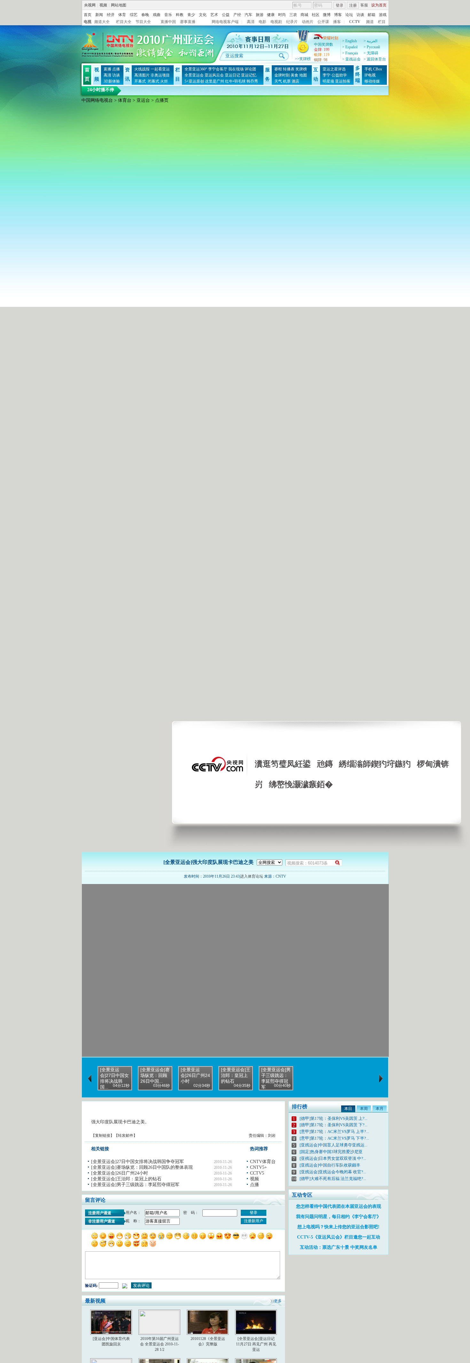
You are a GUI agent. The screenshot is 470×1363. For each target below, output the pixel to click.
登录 (339, 5)
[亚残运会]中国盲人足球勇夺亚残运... (333, 1145)
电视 (87, 22)
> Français (350, 53)
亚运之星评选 (334, 69)
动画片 (307, 22)
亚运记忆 (248, 75)
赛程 (278, 69)
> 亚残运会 (351, 59)
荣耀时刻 (330, 38)
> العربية (370, 41)
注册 (353, 5)
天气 (278, 81)
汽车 (248, 14)
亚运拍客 (342, 81)
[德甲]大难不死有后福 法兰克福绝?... (333, 1178)
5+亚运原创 (194, 81)
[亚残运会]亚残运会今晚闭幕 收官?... (333, 1171)
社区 (315, 14)
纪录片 (292, 22)
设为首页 (379, 5)
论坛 (349, 14)
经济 (110, 14)
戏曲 (157, 14)
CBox (377, 69)
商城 (304, 14)
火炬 (164, 81)
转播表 (288, 69)
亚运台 (143, 100)
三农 (293, 14)
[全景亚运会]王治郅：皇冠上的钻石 (126, 1178)
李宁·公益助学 (335, 75)
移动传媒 (372, 81)
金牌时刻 (282, 75)
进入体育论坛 (251, 876)
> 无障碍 (371, 53)
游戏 (383, 14)
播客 (337, 22)
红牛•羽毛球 (235, 81)
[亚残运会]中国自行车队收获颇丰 (330, 1165)
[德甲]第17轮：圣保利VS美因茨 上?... (333, 1118)
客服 (364, 5)
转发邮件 (125, 1135)
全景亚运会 (194, 75)
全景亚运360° (195, 69)
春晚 (145, 14)
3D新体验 (112, 81)
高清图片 (142, 75)
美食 (294, 75)
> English (349, 41)
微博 (327, 14)
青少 (191, 14)
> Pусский (372, 47)
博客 (338, 14)
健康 (271, 14)
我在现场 (236, 69)
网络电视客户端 (225, 22)
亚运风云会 (214, 75)
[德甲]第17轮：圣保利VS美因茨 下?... (333, 1124)
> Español (349, 47)
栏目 (382, 22)
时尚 (282, 14)
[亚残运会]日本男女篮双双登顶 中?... (333, 1158)
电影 (262, 22)
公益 (226, 14)
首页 (87, 14)
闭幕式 (153, 81)
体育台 (124, 100)
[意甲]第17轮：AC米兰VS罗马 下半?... (334, 1138)
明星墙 (328, 81)
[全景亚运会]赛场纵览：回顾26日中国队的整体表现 (142, 1167)
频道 (370, 22)
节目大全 (143, 22)
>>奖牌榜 (303, 59)
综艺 (133, 14)
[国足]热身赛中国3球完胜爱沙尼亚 (331, 1151)
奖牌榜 (301, 69)
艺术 (214, 14)
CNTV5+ (258, 1167)
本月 (379, 1108)
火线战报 (142, 69)
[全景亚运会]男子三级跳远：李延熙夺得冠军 (135, 1184)
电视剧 (276, 22)
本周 (364, 1108)
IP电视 (370, 75)
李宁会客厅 (217, 69)
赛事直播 (187, 22)
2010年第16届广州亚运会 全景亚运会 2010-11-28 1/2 (159, 1344)
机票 (287, 81)
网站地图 (118, 5)
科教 (180, 14)
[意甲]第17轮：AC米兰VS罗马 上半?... (334, 1131)
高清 (251, 22)
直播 (107, 69)
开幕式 (140, 81)
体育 (122, 14)
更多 (278, 1301)
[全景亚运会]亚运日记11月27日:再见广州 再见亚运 (256, 1344)
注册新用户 (253, 1221)
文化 (203, 14)
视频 (103, 5)
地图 (303, 75)
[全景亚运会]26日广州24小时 (119, 1173)
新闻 (99, 14)
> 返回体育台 (375, 59)
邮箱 (371, 14)
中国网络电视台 (97, 100)
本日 (348, 1108)
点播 (116, 69)
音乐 (168, 14)
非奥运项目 (160, 75)
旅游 (259, 14)
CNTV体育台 (263, 1161)
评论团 (250, 69)
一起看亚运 (160, 69)
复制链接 (102, 1135)
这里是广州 (214, 81)
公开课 (323, 22)
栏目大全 (123, 22)
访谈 (360, 14)
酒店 (295, 81)
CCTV (354, 22)
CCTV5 (257, 1173)
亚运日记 (232, 75)
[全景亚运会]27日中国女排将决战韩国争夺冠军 (137, 1161)
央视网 (90, 5)
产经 (237, 14)
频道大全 (102, 22)
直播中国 (168, 22)
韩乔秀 (252, 81)
